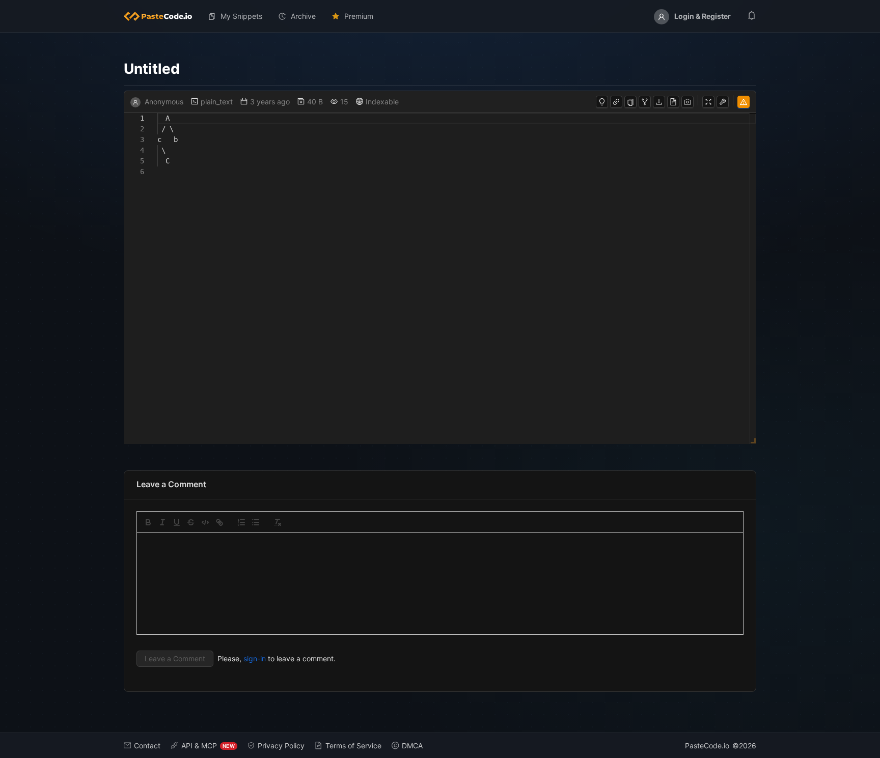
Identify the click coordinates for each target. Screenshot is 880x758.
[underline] (177, 522)
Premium (358, 16)
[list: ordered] (241, 522)
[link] (219, 522)
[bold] (148, 522)
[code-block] (205, 522)
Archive (303, 16)
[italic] (162, 522)
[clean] (277, 522)
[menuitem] (162, 16)
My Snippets (241, 16)
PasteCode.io (707, 745)
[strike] (191, 522)
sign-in (254, 658)
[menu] (440, 16)
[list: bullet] (256, 522)
